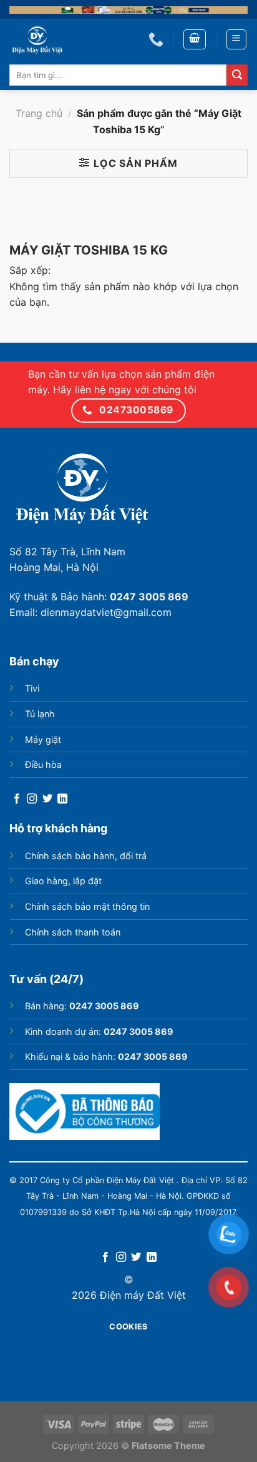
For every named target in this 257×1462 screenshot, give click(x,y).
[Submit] (237, 75)
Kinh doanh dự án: (99, 1031)
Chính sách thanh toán (72, 932)
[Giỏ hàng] (194, 39)
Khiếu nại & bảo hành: (106, 1056)
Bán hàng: (82, 1006)
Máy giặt (43, 739)
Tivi (32, 688)
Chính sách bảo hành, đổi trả (86, 855)
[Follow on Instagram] (32, 799)
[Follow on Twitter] (47, 799)
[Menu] (236, 39)
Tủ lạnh (40, 713)
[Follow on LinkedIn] (62, 799)
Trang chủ (39, 113)
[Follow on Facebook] (17, 799)
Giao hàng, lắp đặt (63, 880)
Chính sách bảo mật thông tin (87, 906)
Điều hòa (43, 764)
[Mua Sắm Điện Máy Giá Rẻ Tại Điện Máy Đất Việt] (69, 39)
